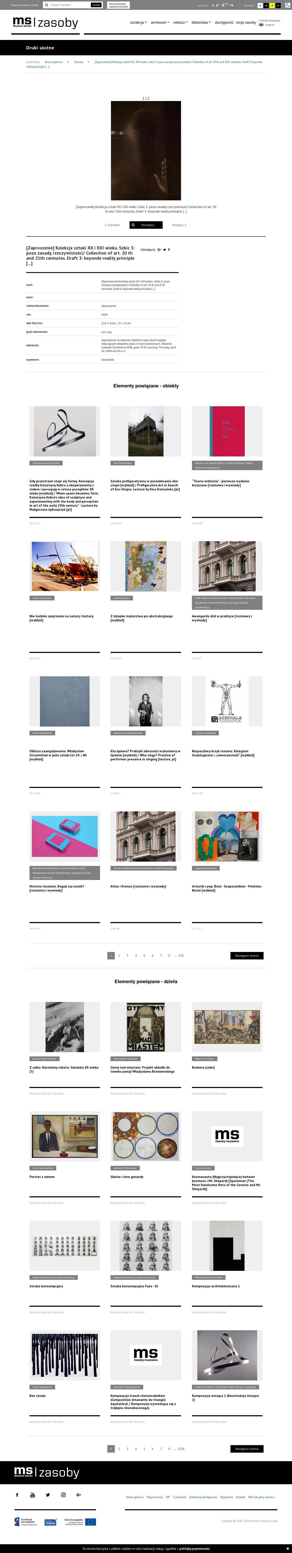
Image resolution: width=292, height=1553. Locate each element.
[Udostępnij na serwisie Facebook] (169, 249)
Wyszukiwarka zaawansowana (118, 5)
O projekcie (179, 1497)
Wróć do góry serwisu (262, 1497)
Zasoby (79, 62)
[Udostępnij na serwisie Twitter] (165, 249)
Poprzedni (114, 225)
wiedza (179, 22)
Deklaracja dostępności (203, 1497)
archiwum (158, 22)
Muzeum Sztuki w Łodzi (24, 5)
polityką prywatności (194, 1549)
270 (181, 956)
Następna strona (247, 956)
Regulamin (226, 1497)
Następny (178, 225)
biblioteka (200, 22)
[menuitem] (139, 22)
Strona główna (54, 62)
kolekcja (137, 22)
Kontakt (240, 1497)
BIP (168, 1497)
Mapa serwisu (155, 1497)
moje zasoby (246, 22)
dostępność (224, 22)
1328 (181, 1449)
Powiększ (147, 225)
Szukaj (96, 4)
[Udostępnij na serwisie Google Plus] (160, 249)
